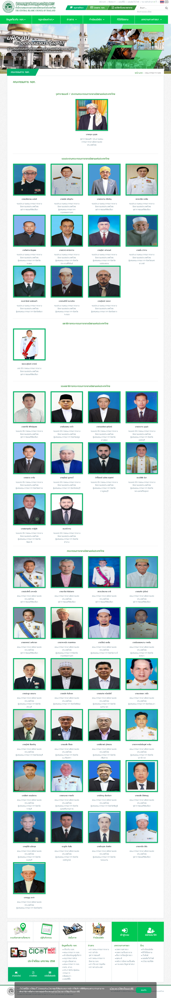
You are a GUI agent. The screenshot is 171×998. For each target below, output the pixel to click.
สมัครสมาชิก (151, 935)
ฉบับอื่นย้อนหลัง (50, 975)
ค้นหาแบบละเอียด (144, 12)
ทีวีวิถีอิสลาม (147, 952)
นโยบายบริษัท (147, 961)
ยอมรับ (143, 990)
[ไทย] (162, 2)
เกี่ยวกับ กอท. (68, 949)
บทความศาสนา (122, 949)
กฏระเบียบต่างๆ (69, 961)
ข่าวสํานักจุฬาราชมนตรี (94, 954)
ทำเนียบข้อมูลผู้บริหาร (72, 955)
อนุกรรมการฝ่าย (70, 958)
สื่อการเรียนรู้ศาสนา (124, 955)
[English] (166, 2)
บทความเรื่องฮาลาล (124, 952)
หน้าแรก (102, 1)
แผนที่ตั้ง (121, 1)
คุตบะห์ (119, 958)
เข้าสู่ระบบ (124, 935)
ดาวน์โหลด (33, 975)
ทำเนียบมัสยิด (147, 949)
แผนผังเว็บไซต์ (133, 1)
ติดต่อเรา (112, 1)
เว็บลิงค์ (145, 955)
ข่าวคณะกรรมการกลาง (99, 949)
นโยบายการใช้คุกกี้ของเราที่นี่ (121, 988)
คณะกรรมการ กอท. (71, 952)
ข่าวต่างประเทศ (96, 967)
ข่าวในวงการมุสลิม (97, 964)
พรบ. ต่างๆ (67, 967)
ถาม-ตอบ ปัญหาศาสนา (125, 964)
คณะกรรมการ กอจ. (71, 964)
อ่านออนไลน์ (16, 975)
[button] (16, 19)
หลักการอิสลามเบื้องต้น (125, 961)
